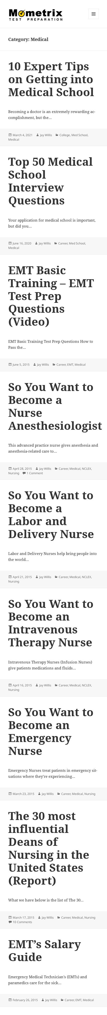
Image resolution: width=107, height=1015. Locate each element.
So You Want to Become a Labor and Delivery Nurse (51, 514)
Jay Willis (46, 135)
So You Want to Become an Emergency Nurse (51, 731)
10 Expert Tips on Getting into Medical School (51, 78)
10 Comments (22, 922)
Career (62, 243)
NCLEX (86, 469)
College (64, 135)
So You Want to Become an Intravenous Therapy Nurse (51, 623)
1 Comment (35, 473)
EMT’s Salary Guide (44, 950)
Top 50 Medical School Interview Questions (50, 181)
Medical (13, 139)
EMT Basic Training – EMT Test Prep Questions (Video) (51, 295)
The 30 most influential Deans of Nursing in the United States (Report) (48, 848)
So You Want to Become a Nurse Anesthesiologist (55, 406)
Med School (79, 135)
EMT (70, 364)
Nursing (13, 473)
